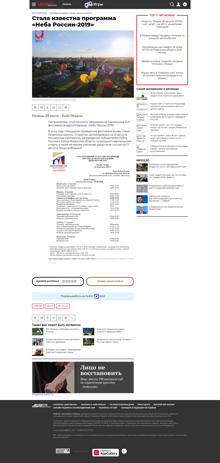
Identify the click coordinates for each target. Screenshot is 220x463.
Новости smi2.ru (42, 394)
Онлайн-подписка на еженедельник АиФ (74, 408)
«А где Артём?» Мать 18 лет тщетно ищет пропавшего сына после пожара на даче (167, 138)
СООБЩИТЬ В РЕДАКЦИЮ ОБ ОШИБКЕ (138, 408)
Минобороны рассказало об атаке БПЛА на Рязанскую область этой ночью (162, 50)
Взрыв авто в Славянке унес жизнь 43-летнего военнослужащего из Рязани (162, 75)
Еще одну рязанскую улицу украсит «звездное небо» (110, 330)
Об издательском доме (122, 405)
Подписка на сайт (108, 408)
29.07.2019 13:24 (39, 13)
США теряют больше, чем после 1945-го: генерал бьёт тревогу (168, 176)
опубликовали (79, 122)
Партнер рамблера (81, 451)
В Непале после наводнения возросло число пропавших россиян (168, 165)
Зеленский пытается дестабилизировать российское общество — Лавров (165, 198)
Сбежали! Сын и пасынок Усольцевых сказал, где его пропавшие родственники (169, 148)
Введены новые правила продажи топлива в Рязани (162, 62)
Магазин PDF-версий (164, 405)
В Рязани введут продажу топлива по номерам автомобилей (162, 37)
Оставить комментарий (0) (110, 281)
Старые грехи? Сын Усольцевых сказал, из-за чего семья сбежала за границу (168, 127)
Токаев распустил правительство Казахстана (166, 208)
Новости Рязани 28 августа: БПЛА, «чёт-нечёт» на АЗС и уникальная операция (162, 24)
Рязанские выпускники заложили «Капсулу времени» (63, 340)
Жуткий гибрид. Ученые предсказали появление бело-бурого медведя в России (169, 117)
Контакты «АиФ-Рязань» (65, 405)
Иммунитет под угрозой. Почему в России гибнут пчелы (114, 340)
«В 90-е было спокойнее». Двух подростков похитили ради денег (167, 94)
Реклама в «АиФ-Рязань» (93, 405)
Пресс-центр (144, 405)
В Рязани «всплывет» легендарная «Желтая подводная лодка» (63, 350)
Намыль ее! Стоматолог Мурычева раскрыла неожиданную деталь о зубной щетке (167, 106)
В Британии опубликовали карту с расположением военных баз (166, 187)
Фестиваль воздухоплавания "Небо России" (54, 99)
